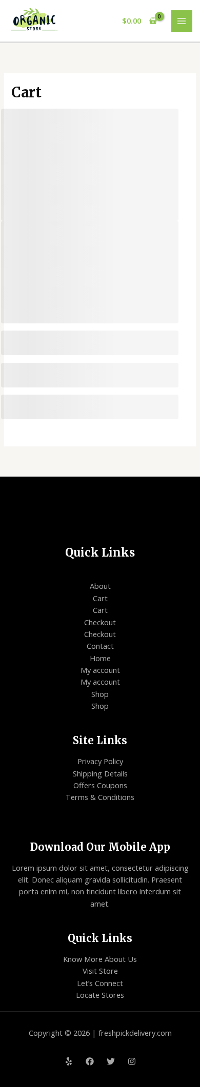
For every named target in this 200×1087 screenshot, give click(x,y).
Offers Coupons (100, 785)
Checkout (100, 622)
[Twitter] (111, 1061)
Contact (100, 646)
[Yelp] (69, 1061)
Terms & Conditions (100, 797)
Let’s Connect (100, 983)
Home (100, 658)
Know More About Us (100, 959)
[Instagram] (132, 1061)
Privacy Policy (100, 761)
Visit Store (100, 971)
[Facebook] (90, 1061)
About (100, 586)
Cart (100, 598)
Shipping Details (100, 773)
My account (100, 670)
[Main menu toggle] (182, 21)
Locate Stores (100, 995)
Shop (100, 694)
